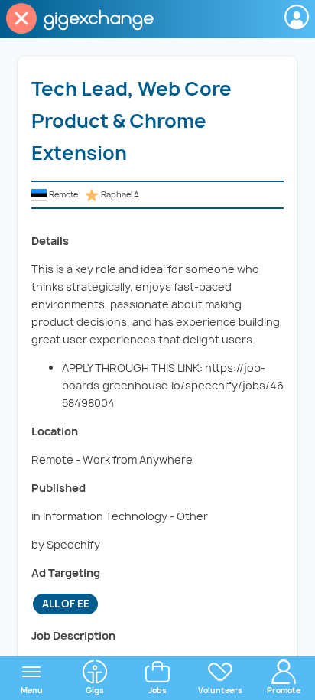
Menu (32, 690)
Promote (283, 690)
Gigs (95, 690)
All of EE (65, 603)
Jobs (157, 690)
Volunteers (220, 690)
